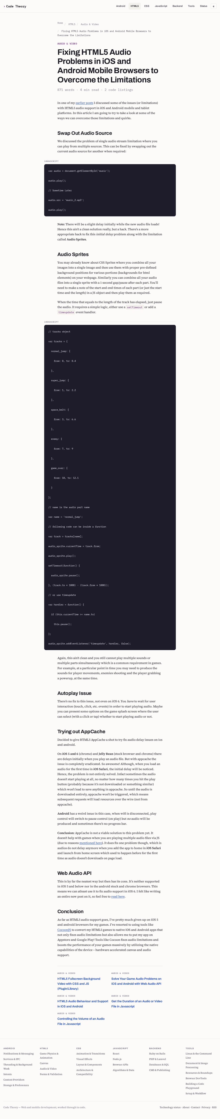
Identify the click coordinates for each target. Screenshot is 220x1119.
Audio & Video (90, 24)
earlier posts (84, 103)
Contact (195, 1107)
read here (118, 896)
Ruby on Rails (157, 1053)
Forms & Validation (51, 1074)
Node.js (117, 1059)
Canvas (44, 1063)
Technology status (170, 1107)
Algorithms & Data (123, 1070)
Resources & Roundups (199, 1073)
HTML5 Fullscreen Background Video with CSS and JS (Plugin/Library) (78, 981)
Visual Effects (84, 1059)
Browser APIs (120, 1064)
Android (120, 6)
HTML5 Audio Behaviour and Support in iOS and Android (82, 1001)
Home (60, 22)
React (116, 1053)
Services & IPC (11, 1059)
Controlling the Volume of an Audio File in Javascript (80, 1019)
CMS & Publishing (159, 1070)
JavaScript (161, 6)
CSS (146, 6)
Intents (7, 1074)
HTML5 (135, 6)
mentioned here (90, 843)
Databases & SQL (159, 1064)
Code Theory (16, 6)
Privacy (206, 1107)
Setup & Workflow (196, 1093)
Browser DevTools (196, 1078)
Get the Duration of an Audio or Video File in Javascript (136, 1001)
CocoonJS (64, 930)
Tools (191, 6)
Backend (178, 6)
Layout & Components (89, 1064)
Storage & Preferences (16, 1085)
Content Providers (13, 1079)
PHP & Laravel (157, 1059)
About (185, 1107)
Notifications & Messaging (18, 1053)
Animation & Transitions (90, 1053)
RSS (214, 1107)
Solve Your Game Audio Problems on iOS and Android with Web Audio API (136, 978)
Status (203, 6)
